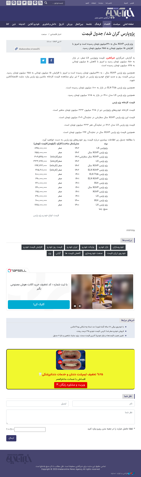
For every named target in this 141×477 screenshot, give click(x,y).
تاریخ (61, 24)
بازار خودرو (103, 247)
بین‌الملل (79, 24)
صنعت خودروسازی (93, 253)
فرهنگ (98, 24)
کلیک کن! (38, 304)
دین (14, 24)
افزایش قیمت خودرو (32, 247)
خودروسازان (118, 247)
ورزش (69, 24)
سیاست (116, 24)
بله (14, 3)
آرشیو (87, 3)
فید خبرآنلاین (40, 3)
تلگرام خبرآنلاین (35, 3)
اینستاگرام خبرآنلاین (30, 3)
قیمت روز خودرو (54, 247)
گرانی (58, 253)
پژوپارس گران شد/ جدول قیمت (108, 33)
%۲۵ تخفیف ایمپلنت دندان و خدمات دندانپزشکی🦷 (70, 374)
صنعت (44, 34)
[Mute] (80, 306)
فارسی (132, 3)
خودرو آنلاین (33, 24)
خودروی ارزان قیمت (116, 253)
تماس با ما (109, 3)
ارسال (11, 438)
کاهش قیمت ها (73, 253)
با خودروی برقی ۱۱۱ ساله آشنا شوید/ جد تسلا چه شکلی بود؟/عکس (97, 326)
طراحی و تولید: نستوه (119, 473)
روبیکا (8, 3)
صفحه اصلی (128, 24)
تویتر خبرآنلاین (24, 3)
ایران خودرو (72, 247)
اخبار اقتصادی (55, 34)
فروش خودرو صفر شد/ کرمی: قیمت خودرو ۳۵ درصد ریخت (100, 331)
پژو (49, 253)
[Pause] (75, 306)
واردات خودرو (88, 247)
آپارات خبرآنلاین (19, 3)
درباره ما (101, 3)
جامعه (89, 24)
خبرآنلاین (114, 13)
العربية (126, 3)
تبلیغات (93, 3)
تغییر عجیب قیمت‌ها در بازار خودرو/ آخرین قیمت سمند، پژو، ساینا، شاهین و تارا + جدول (88, 335)
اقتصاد (107, 24)
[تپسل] (9, 270)
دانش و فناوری (49, 24)
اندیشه (22, 24)
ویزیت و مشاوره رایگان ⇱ (70, 385)
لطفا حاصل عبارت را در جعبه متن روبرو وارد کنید (111, 429)
